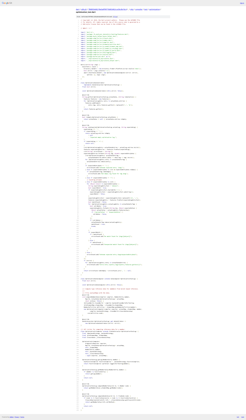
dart (77, 9)
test (146, 9)
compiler (139, 9)
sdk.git (84, 9)
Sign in (242, 3)
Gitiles (11, 417)
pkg (131, 9)
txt (238, 417)
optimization (154, 9)
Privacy (17, 417)
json (242, 417)
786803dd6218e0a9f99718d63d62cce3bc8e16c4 (107, 9)
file (115, 17)
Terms (22, 417)
